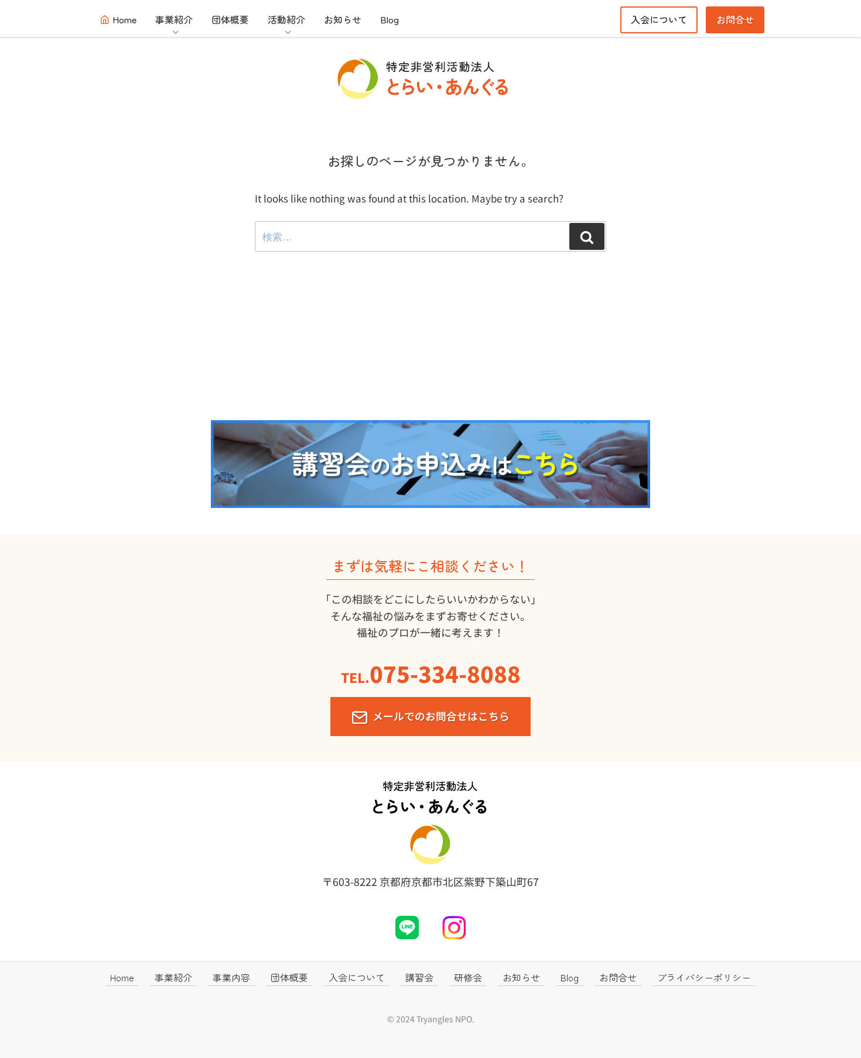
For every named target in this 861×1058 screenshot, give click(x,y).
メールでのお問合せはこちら (441, 715)
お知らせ (342, 19)
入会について (659, 19)
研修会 (468, 977)
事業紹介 (174, 19)
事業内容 (231, 977)
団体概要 (230, 19)
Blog (389, 19)
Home (124, 19)
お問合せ (735, 19)
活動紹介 (286, 19)
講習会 (419, 977)
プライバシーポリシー (704, 977)
